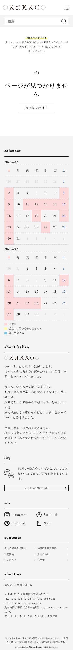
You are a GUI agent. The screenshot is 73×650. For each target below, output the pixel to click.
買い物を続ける (36, 107)
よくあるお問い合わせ (36, 488)
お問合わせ (43, 554)
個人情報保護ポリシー (16, 548)
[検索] (63, 21)
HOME (41, 560)
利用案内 (9, 554)
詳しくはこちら (36, 51)
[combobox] (36, 21)
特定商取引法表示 (47, 548)
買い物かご (10, 560)
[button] (67, 7)
